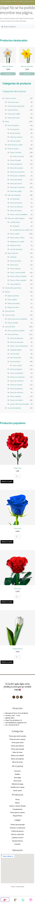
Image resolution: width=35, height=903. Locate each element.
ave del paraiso (15, 199)
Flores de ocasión (13, 149)
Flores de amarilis (15, 261)
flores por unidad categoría (16, 218)
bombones (16, 226)
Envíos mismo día (18, 156)
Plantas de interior (13, 307)
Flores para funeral (13, 118)
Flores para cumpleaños (17, 176)
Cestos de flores (13, 110)
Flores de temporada (14, 195)
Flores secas (14, 265)
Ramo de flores (10, 311)
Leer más (8, 74)
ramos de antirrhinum (17, 381)
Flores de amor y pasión (15, 145)
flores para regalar (16, 191)
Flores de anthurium (16, 207)
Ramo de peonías (15, 358)
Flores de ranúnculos (16, 342)
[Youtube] (17, 697)
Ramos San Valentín (16, 400)
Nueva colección (13, 253)
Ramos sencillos (13, 323)
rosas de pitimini (15, 284)
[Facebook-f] (13, 697)
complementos (15, 222)
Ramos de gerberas (16, 389)
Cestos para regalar (14, 114)
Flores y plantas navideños (16, 331)
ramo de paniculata (16, 249)
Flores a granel (14, 234)
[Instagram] (21, 697)
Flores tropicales (15, 269)
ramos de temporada (14, 408)
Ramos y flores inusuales (18, 280)
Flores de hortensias (16, 338)
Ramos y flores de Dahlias (18, 276)
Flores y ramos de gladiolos (18, 214)
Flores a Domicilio (15, 152)
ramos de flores (10, 327)
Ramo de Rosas (15, 361)
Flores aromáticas (13, 125)
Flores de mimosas (16, 137)
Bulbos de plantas (13, 296)
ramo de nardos (15, 141)
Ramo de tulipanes (16, 369)
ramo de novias (10, 315)
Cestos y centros (10, 98)
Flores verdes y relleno (17, 238)
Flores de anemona (16, 203)
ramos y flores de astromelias (19, 404)
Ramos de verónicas (16, 392)
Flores (7, 121)
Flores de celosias (16, 210)
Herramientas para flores (13, 288)
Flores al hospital (15, 160)
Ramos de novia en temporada (17, 319)
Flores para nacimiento (17, 187)
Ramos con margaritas (17, 377)
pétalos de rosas (15, 245)
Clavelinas (13, 257)
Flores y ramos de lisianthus (19, 346)
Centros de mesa (13, 102)
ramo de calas (14, 354)
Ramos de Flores (13, 334)
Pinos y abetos (12, 299)
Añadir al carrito (6, 481)
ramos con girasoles (16, 373)
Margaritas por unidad (17, 242)
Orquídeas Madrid (15, 350)
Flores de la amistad (16, 168)
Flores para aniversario (17, 172)
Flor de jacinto (14, 129)
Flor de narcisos (15, 133)
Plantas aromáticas (14, 303)
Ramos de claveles (16, 385)
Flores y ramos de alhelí (17, 272)
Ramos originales (15, 396)
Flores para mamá (16, 183)
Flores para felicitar (16, 180)
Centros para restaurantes (16, 106)
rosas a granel (17, 365)
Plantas (7, 292)
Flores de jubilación (16, 164)
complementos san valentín (21, 230)
